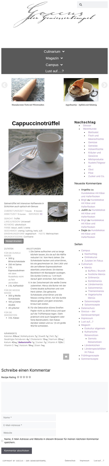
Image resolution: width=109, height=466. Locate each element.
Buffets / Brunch (96, 270)
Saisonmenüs (95, 287)
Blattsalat (93, 132)
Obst (90, 169)
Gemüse (92, 142)
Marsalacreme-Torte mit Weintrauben (28, 105)
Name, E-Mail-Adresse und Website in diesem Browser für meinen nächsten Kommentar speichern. (51, 441)
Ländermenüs (95, 284)
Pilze (90, 173)
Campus (52, 65)
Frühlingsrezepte (90, 355)
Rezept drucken (13, 241)
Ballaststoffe (24, 342)
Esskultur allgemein (95, 328)
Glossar (87, 125)
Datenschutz (88, 308)
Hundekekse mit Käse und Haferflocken (92, 203)
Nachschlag (91, 254)
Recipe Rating (8, 377)
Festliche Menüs (96, 274)
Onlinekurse (91, 257)
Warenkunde (90, 128)
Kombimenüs (95, 281)
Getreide (93, 145)
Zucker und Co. (96, 176)
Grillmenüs (93, 277)
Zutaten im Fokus (94, 260)
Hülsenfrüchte (95, 149)
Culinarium (52, 52)
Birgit (84, 200)
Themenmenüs (96, 291)
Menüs (88, 267)
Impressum (87, 318)
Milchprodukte (95, 159)
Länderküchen (92, 345)
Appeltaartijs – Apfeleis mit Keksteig (81, 105)
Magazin (52, 58)
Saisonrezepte (92, 301)
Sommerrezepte (89, 359)
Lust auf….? (54, 71)
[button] (4, 85)
